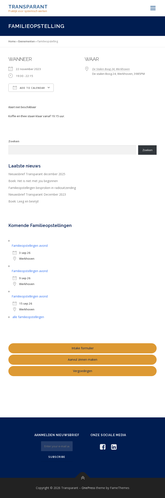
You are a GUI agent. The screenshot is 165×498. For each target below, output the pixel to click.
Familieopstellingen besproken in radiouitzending (42, 188)
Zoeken (13, 141)
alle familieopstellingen (28, 317)
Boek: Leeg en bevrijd (23, 201)
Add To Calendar (32, 87)
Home (12, 41)
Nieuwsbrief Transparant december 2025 (36, 174)
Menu (153, 8)
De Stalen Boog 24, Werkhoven (111, 69)
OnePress (88, 488)
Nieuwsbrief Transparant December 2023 (37, 194)
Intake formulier (83, 348)
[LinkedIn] (114, 446)
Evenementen (26, 41)
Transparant (28, 6)
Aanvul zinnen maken (82, 359)
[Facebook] (102, 446)
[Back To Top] (82, 477)
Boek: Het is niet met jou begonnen (33, 181)
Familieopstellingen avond (30, 246)
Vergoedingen (82, 371)
